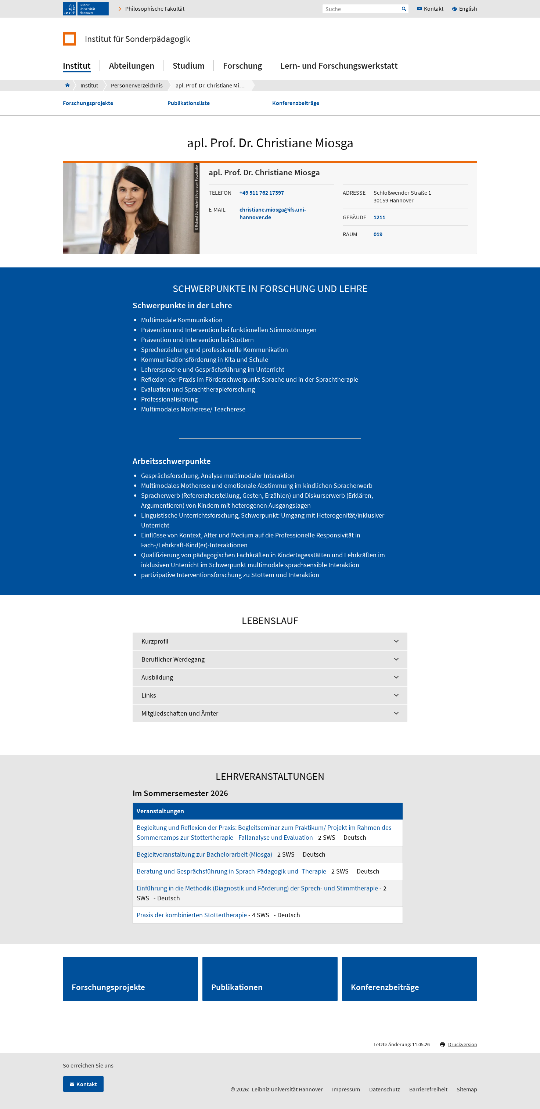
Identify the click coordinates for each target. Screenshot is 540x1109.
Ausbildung (157, 677)
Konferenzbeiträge (295, 103)
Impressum (346, 1089)
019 (378, 234)
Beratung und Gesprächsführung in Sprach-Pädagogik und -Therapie (231, 871)
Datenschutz (384, 1089)
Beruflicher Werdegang (173, 659)
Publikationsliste (189, 103)
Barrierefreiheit (428, 1089)
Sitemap (467, 1089)
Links (148, 695)
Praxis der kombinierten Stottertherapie (192, 915)
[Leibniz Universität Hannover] (86, 8)
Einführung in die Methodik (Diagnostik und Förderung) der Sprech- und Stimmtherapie (257, 888)
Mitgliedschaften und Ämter (179, 713)
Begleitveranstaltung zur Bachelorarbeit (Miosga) (204, 854)
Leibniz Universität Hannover (287, 1089)
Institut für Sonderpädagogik (137, 39)
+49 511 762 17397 (262, 192)
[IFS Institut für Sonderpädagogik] (65, 85)
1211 (379, 217)
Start (404, 8)
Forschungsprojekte (88, 103)
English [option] (468, 8)
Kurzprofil (155, 641)
